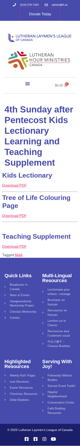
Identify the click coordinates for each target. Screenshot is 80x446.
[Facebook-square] (26, 439)
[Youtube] (53, 439)
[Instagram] (44, 439)
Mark (19, 255)
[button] (27, 83)
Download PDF (14, 185)
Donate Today (40, 14)
